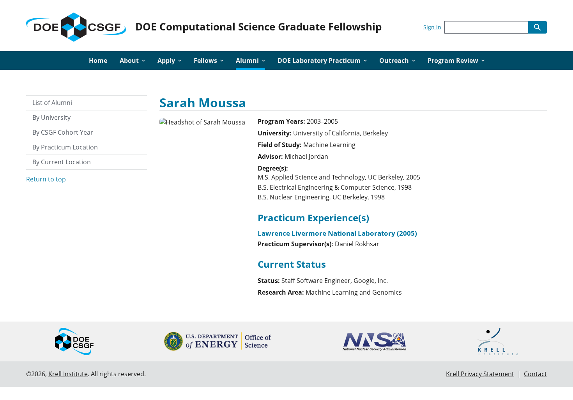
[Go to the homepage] (76, 25)
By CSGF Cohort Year (62, 132)
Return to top (46, 179)
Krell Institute (68, 374)
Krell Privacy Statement (480, 374)
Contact (535, 374)
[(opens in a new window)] (217, 341)
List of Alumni (52, 102)
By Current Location (61, 162)
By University (51, 117)
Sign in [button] (432, 27)
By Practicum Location (65, 147)
